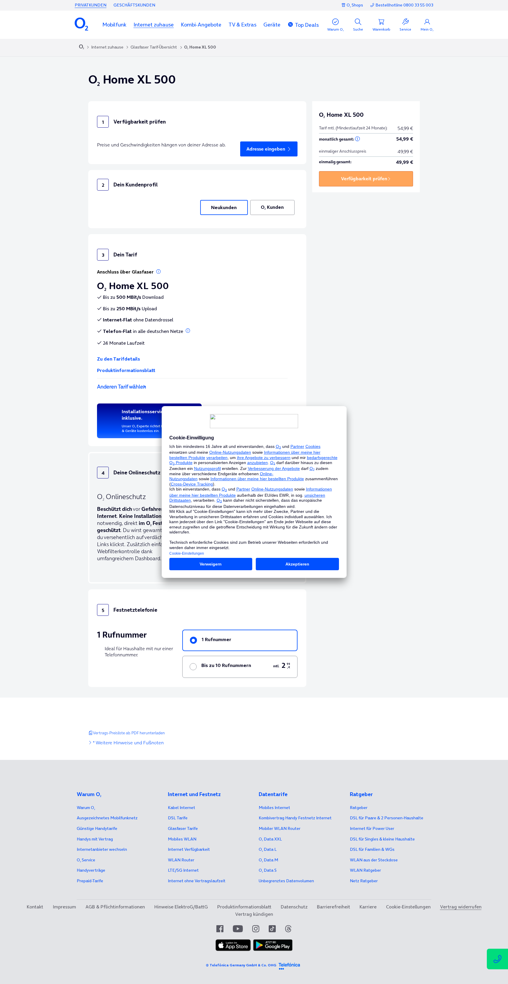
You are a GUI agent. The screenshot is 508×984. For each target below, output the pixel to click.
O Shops (355, 5)
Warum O (86, 807)
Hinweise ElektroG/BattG (181, 906)
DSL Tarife (178, 818)
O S (268, 870)
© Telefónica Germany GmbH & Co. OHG (241, 965)
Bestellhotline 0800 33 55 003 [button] (404, 5)
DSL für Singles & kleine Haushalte (382, 839)
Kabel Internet (181, 807)
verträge (91, 870)
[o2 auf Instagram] (255, 928)
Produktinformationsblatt (126, 370)
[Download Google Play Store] (273, 945)
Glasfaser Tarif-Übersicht (154, 47)
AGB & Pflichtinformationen (115, 906)
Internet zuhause (153, 24)
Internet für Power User (372, 828)
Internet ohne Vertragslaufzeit (196, 881)
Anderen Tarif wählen (121, 386)
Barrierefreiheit (333, 906)
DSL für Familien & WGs (372, 849)
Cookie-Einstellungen (408, 906)
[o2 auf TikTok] (272, 928)
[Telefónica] (289, 965)
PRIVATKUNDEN (90, 5)
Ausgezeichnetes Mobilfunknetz (107, 818)
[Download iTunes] (233, 945)
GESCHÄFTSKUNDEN (134, 5)
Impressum (64, 906)
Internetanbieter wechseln (102, 849)
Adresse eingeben (265, 149)
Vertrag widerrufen (461, 906)
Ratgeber (358, 807)
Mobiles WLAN (182, 839)
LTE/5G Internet (183, 870)
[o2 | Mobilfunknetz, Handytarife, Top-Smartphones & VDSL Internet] (82, 47)
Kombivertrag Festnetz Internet (295, 818)
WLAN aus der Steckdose (374, 860)
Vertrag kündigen (254, 914)
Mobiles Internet (274, 807)
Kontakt (35, 906)
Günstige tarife (97, 828)
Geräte (271, 24)
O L (268, 849)
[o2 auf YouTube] (238, 928)
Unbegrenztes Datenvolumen (286, 881)
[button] (114, 24)
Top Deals (307, 25)
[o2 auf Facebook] (219, 928)
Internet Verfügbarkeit (189, 849)
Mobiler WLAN (279, 828)
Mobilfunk (114, 24)
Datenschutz (294, 906)
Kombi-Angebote (201, 24)
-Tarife (90, 881)
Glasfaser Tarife (183, 828)
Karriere (368, 906)
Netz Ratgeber (364, 881)
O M (268, 860)
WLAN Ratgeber (365, 870)
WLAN (181, 860)
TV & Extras (242, 24)
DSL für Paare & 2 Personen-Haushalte (386, 818)
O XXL (270, 839)
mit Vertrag (95, 839)
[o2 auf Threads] (288, 928)
